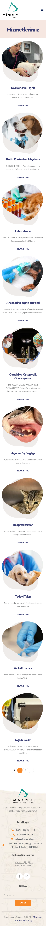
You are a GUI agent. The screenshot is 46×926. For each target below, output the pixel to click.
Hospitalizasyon (23, 525)
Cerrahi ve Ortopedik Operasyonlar (23, 376)
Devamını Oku (23, 106)
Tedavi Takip (23, 596)
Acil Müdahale (23, 668)
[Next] (31, 770)
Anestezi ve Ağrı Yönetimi (23, 303)
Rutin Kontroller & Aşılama (23, 159)
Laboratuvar (23, 231)
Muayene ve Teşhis (23, 88)
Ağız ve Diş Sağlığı (23, 453)
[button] (42, 9)
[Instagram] (26, 876)
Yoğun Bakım (22, 740)
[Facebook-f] (19, 876)
